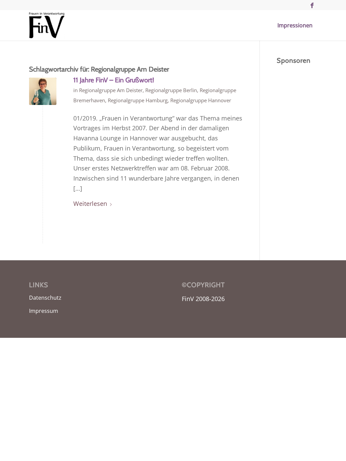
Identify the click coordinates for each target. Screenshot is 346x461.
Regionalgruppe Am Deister (111, 90)
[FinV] (47, 25)
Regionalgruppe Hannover (200, 100)
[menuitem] (295, 25)
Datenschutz (45, 297)
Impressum (43, 311)
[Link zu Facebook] (312, 5)
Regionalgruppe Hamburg (138, 100)
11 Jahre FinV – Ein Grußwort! (113, 80)
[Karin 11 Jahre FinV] (42, 91)
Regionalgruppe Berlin (171, 90)
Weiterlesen (90, 203)
